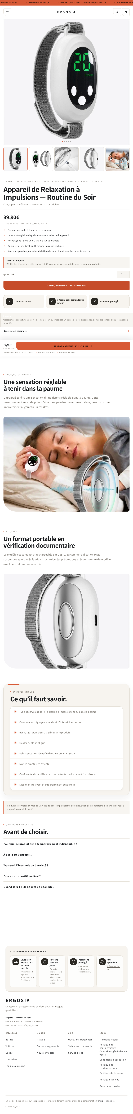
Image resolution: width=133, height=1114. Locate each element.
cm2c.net (110, 1100)
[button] (126, 12)
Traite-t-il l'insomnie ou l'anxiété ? (25, 865)
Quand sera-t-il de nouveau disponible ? (28, 887)
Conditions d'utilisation (113, 1059)
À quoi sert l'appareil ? (17, 854)
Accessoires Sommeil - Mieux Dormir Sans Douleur (47, 181)
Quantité (9, 274)
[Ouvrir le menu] (7, 12)
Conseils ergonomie (48, 1046)
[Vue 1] (15, 159)
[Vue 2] (41, 159)
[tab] (62, 141)
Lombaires (11, 1059)
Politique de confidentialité (108, 1046)
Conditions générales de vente (113, 1053)
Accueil (7, 181)
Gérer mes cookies (110, 1086)
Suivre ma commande (80, 1046)
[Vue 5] (117, 159)
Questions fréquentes (80, 1039)
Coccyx (9, 1052)
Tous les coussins (15, 1065)
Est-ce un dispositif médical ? (22, 876)
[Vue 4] (92, 159)
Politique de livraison (111, 1073)
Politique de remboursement (109, 1066)
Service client (75, 1052)
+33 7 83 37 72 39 (13, 1025)
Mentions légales (109, 1039)
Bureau (10, 1039)
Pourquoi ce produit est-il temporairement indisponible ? (40, 844)
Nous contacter (45, 1052)
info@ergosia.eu (30, 1025)
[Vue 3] (66, 159)
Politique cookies (109, 1079)
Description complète (15, 331)
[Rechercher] (117, 12)
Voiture (10, 1046)
